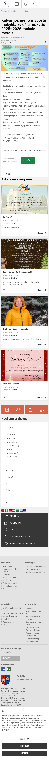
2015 (10, 490)
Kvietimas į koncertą (11, 384)
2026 (10, 428)
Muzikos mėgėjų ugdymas (35, 572)
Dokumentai (15, 523)
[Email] (9, 669)
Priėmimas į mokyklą (10, 589)
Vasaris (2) (13, 453)
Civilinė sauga (31, 636)
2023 (10, 477)
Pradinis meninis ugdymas (35, 566)
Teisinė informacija (33, 639)
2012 (10, 496)
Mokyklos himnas (9, 580)
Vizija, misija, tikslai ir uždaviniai (10, 570)
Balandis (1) (14, 446)
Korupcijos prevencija (33, 633)
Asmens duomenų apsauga (36, 614)
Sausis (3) (13, 457)
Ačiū (26, 160)
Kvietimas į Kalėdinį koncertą (15, 329)
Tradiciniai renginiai (10, 583)
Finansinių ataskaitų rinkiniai (13, 613)
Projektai (14, 516)
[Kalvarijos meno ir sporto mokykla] (6, 3)
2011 (10, 503)
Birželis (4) (13, 438)
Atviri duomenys (32, 642)
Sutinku (24, 753)
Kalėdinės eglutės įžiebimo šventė (17, 272)
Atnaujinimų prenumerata (22, 543)
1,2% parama (16, 530)
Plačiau (40, 233)
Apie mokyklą (7, 566)
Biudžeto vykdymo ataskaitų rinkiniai (13, 609)
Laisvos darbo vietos (20, 537)
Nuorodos (29, 608)
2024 (10, 470)
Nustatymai (24, 739)
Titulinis (4, 11)
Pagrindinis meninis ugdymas (36, 569)
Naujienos (15, 11)
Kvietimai (25, 11)
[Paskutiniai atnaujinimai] (26, 4)
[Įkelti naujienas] (16, 4)
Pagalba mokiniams (33, 630)
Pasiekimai (7, 574)
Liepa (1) (12, 435)
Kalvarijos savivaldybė (25, 680)
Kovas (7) (13, 449)
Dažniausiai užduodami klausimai (34, 623)
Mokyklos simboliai (9, 577)
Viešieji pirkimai (8, 622)
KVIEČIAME (7, 217)
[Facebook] (3, 669)
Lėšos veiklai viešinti (10, 616)
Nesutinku (24, 746)
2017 (10, 483)
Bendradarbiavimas (10, 586)
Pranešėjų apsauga (33, 627)
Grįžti (8, 174)
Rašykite (6, 658)
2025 (10, 464)
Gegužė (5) (13, 442)
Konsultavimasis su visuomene (33, 618)
